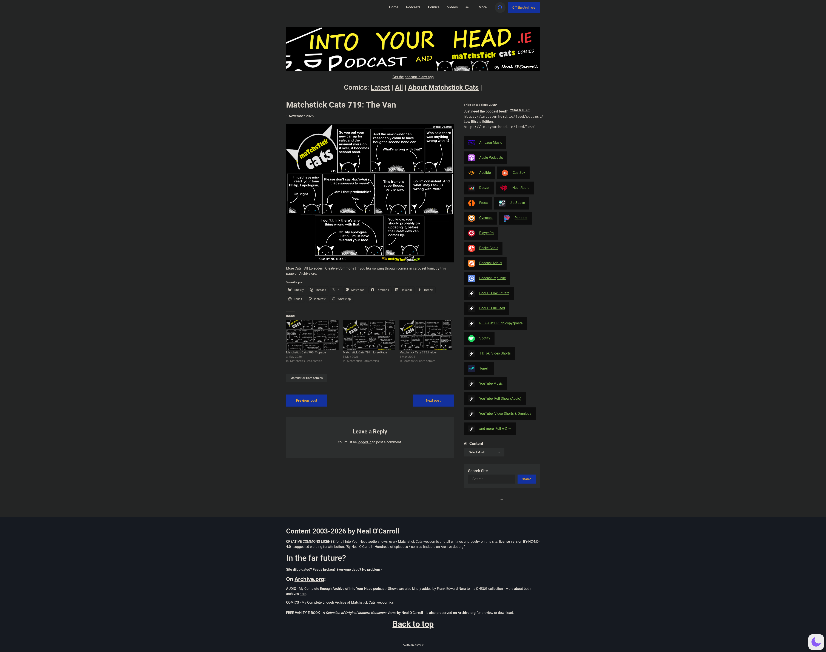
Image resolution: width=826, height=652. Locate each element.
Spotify (484, 338)
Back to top (413, 624)
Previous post (306, 400)
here (303, 594)
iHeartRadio (520, 188)
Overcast (486, 218)
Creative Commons (339, 268)
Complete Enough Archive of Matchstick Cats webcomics (350, 602)
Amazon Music (490, 142)
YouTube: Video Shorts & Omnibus (505, 414)
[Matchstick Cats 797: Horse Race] (369, 335)
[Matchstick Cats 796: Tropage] (312, 335)
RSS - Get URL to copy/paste (500, 323)
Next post (433, 400)
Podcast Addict (490, 263)
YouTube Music (491, 383)
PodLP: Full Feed (492, 308)
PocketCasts (488, 248)
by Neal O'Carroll (410, 613)
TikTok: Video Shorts (495, 353)
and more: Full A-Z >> (495, 429)
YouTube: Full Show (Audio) (500, 398)
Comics (433, 7)
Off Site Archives (523, 7)
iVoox (483, 203)
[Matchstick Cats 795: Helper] (425, 335)
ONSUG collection (489, 589)
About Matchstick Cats (443, 87)
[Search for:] (493, 479)
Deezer (484, 188)
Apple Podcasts (491, 158)
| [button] (502, 119)
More (483, 7)
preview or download (497, 613)
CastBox (519, 173)
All (399, 87)
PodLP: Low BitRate (494, 293)
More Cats (294, 268)
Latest (380, 87)
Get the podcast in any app (413, 77)
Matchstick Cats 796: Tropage (306, 352)
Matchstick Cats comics (306, 378)
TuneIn (484, 368)
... (502, 498)
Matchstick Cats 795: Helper (418, 352)
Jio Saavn (517, 203)
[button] (816, 642)
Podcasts (413, 7)
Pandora (521, 218)
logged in (364, 442)
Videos (452, 7)
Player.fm (486, 233)
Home (393, 7)
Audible (485, 173)
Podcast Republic (492, 278)
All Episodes (313, 268)
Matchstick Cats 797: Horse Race (365, 352)
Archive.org (309, 579)
